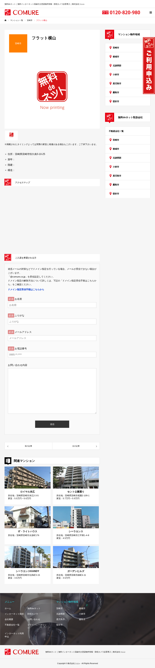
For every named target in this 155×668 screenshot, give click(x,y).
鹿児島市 (117, 83)
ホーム (8, 608)
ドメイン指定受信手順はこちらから (26, 289)
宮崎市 (116, 47)
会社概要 (9, 619)
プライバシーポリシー (36, 626)
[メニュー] (150, 12)
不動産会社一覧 (116, 131)
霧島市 (116, 92)
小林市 (116, 74)
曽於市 (116, 101)
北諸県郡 (117, 65)
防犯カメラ (32, 614)
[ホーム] (5, 20)
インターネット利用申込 (14, 635)
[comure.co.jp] (22, 12)
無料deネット (33, 608)
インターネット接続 (14, 614)
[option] (52, 93)
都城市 (116, 56)
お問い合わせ (33, 619)
